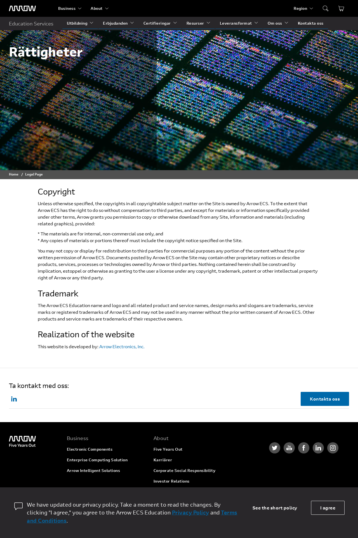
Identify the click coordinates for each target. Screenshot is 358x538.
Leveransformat (236, 23)
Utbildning (77, 23)
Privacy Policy (190, 512)
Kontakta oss (311, 23)
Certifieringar (157, 23)
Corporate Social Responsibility (185, 470)
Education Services (31, 23)
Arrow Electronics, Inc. (122, 346)
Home (13, 174)
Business (67, 8)
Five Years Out (168, 449)
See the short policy (275, 508)
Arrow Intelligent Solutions (93, 470)
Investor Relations (172, 481)
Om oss (275, 23)
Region (300, 8)
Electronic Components (90, 449)
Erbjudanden (115, 23)
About (97, 8)
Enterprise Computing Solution (97, 459)
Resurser (195, 23)
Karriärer (163, 459)
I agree (328, 508)
